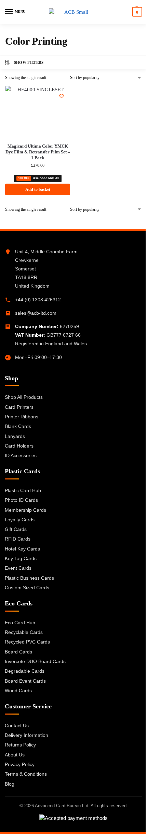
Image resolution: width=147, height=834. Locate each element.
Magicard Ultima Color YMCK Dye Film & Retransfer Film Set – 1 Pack (37, 151)
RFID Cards (17, 539)
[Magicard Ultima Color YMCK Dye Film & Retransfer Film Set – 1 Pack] (37, 112)
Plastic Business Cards (29, 578)
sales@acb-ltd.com (35, 313)
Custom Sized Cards (27, 587)
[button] (136, 12)
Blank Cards (18, 426)
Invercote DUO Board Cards (35, 661)
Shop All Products (24, 397)
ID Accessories (21, 455)
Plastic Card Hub (23, 490)
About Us (15, 754)
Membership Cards (25, 510)
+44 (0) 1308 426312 (38, 299)
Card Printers (19, 407)
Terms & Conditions (26, 774)
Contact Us (17, 725)
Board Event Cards (25, 681)
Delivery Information (26, 735)
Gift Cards (16, 529)
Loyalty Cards (20, 519)
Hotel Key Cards (22, 549)
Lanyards (15, 436)
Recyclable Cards (24, 632)
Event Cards (18, 568)
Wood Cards (18, 690)
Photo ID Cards (21, 500)
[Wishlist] (61, 96)
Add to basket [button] (37, 189)
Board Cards (18, 652)
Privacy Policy (20, 764)
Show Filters (29, 62)
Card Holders (19, 446)
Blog (9, 784)
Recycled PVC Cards (27, 642)
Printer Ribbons (21, 416)
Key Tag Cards (21, 558)
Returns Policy (20, 745)
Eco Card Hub (20, 622)
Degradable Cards (24, 671)
